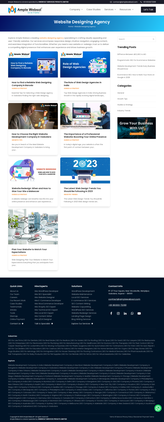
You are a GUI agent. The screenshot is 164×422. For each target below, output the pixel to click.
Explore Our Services (81, 323)
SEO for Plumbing (51, 343)
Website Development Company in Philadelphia (131, 379)
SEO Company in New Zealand (117, 403)
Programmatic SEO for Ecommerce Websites (136, 60)
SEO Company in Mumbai (40, 381)
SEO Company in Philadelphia (47, 390)
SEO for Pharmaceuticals (135, 351)
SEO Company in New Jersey (66, 392)
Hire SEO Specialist (43, 294)
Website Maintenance (82, 294)
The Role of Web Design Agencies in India (82, 84)
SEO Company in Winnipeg (142, 400)
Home (70, 26)
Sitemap (14, 316)
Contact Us (15, 323)
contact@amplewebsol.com (125, 2)
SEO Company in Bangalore (84, 381)
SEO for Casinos (49, 348)
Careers (13, 297)
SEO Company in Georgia (91, 392)
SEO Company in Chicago (71, 387)
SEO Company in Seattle (48, 387)
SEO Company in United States (75, 390)
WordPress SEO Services (83, 309)
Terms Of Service (116, 417)
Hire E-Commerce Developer (48, 300)
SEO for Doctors (104, 343)
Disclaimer (138, 417)
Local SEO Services (80, 297)
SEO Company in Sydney (42, 403)
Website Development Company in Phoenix (113, 368)
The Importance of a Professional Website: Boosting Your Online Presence (85, 135)
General (120, 93)
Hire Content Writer (43, 316)
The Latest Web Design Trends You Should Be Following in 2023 (82, 190)
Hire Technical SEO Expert (46, 309)
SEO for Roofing (91, 340)
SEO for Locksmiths (32, 346)
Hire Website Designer (45, 297)
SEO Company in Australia (19, 403)
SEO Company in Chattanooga (72, 395)
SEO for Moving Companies (53, 346)
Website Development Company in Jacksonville (46, 379)
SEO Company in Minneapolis (20, 390)
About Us (14, 291)
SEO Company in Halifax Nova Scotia (112, 398)
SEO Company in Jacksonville (139, 387)
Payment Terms (148, 417)
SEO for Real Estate (47, 340)
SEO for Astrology (28, 351)
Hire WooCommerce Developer (49, 303)
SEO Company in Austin (30, 384)
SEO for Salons (64, 348)
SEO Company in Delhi (61, 381)
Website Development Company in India (25, 365)
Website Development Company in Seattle (72, 376)
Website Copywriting (81, 306)
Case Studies (16, 303)
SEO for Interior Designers (82, 348)
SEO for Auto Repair (145, 346)
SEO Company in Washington (100, 395)
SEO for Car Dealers (16, 348)
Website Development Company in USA (76, 368)
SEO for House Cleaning (65, 351)
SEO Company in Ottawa (69, 400)
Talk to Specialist (42, 323)
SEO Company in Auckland (142, 403)
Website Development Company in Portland (33, 376)
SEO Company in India (17, 381)
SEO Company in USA (107, 381)
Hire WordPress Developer (46, 291)
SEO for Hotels (77, 340)
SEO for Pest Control (137, 343)
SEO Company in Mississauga (21, 400)
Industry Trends (71, 194)
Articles (13, 309)
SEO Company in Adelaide (91, 403)
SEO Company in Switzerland (20, 406)
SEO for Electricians (34, 343)
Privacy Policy (128, 417)
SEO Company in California (100, 390)
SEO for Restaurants (146, 340)
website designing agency (51, 38)
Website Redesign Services (84, 313)
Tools (12, 313)
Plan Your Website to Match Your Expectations (29, 251)
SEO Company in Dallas (116, 387)
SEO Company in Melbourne (67, 403)
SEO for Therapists (120, 343)
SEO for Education (33, 348)
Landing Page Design (81, 316)
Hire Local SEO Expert (44, 313)
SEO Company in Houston (124, 384)
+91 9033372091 (149, 2)
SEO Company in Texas (42, 392)
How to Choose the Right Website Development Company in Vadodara (31, 135)
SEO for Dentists (31, 340)
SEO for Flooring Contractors (89, 351)
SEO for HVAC (130, 346)
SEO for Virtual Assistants (103, 354)
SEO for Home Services (103, 348)
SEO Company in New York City (99, 384)
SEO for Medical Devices (113, 351)
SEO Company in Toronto (92, 400)
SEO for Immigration (45, 351)
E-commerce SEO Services (84, 300)
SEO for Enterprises (17, 343)
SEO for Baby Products (33, 354)
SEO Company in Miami (52, 384)
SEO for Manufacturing (69, 343)
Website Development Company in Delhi (101, 365)
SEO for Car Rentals (70, 354)
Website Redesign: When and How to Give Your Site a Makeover (31, 190)
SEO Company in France (124, 395)
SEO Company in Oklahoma (142, 392)
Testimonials (16, 306)
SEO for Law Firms (15, 340)
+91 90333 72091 (117, 305)
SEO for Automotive (96, 346)
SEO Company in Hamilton (140, 398)
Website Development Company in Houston (59, 373)
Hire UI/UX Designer (43, 319)
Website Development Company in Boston (124, 370)
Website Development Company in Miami (86, 370)
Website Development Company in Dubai (97, 373)
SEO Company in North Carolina (21, 395)
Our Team (14, 294)
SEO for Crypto (121, 348)
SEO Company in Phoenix (128, 381)
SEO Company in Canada (59, 398)
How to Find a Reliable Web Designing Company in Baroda (31, 84)
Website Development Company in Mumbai (63, 365)
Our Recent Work (17, 300)
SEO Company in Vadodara (46, 406)
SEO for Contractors (114, 346)
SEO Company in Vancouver (117, 400)
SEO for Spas (104, 340)
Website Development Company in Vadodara (38, 368)
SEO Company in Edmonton (83, 398)
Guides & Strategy (19, 88)
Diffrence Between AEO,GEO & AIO (131, 54)
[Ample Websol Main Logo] (25, 9)
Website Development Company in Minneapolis (88, 379)
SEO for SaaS (116, 340)
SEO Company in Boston (73, 384)
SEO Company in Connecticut (116, 392)
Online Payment (17, 319)
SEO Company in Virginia (47, 395)
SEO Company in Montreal (46, 400)
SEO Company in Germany (34, 398)
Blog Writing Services (81, 319)
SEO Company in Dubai (94, 387)
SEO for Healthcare (88, 343)
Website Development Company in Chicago (111, 376)
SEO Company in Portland (26, 387)
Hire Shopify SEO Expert (45, 306)
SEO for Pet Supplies (52, 354)
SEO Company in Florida (124, 390)
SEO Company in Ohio (145, 390)
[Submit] (153, 39)
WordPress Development (83, 291)
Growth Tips (17, 140)
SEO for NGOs (85, 354)
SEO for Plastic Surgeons (76, 346)
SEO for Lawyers (130, 340)
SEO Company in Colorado (19, 392)
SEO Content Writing (81, 303)
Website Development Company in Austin (49, 370)
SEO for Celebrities (123, 354)
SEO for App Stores (137, 348)
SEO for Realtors (63, 340)
